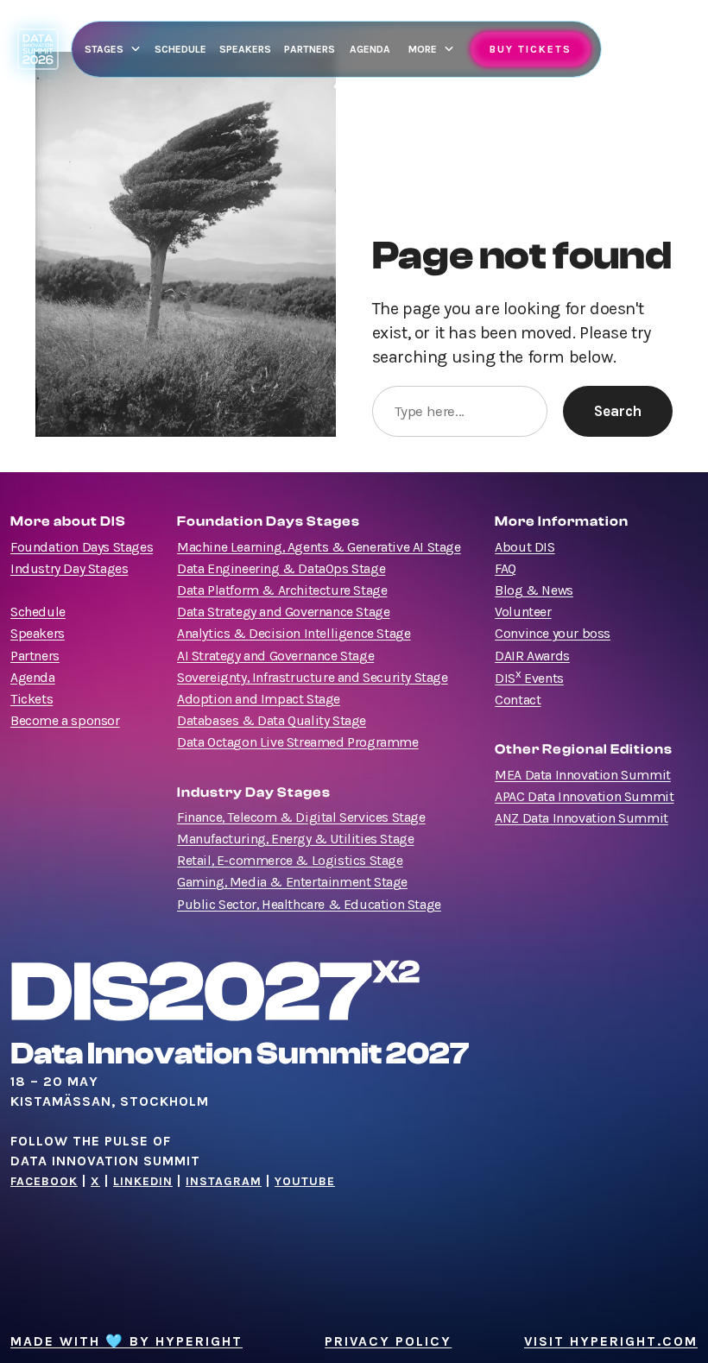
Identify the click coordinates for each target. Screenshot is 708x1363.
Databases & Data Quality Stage (271, 721)
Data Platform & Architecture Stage (282, 590)
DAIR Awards (532, 656)
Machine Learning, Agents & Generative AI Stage (319, 547)
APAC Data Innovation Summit (584, 797)
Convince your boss (552, 633)
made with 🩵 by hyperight (126, 1341)
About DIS (524, 547)
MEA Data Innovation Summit (583, 775)
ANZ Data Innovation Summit (581, 818)
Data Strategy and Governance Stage (283, 612)
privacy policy (388, 1341)
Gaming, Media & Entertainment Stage (292, 882)
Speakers (37, 633)
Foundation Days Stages (81, 547)
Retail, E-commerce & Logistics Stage (290, 860)
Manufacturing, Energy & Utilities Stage (295, 839)
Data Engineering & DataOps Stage (281, 569)
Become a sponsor (65, 721)
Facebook (44, 1181)
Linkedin (143, 1181)
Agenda (32, 677)
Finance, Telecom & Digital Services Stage (301, 817)
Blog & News (534, 590)
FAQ (505, 569)
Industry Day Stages (69, 569)
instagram (224, 1181)
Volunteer (523, 612)
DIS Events (529, 678)
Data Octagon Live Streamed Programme (298, 742)
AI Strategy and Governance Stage (275, 656)
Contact (517, 700)
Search (618, 411)
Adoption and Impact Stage (258, 699)
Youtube (305, 1181)
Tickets (31, 699)
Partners (35, 656)
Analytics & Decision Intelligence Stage (293, 633)
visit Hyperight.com (611, 1341)
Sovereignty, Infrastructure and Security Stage (312, 677)
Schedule (38, 612)
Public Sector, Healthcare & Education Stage (309, 904)
